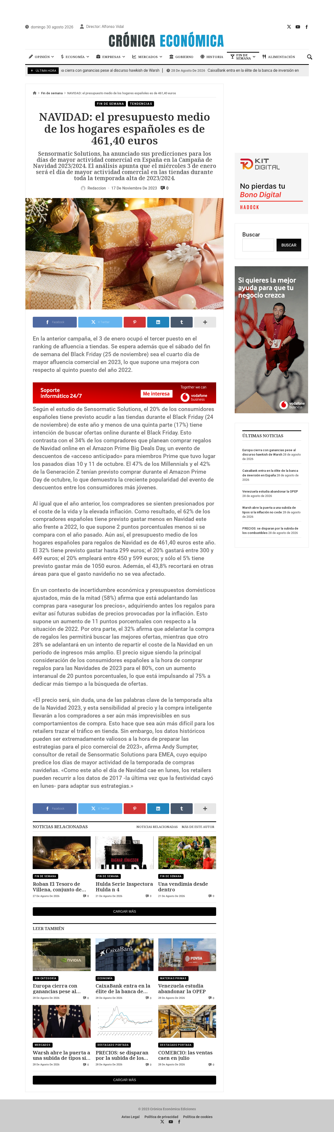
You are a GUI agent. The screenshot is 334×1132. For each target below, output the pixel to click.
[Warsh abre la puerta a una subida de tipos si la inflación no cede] (62, 1021)
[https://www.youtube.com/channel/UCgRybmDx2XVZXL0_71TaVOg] (298, 26)
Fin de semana (52, 93)
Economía (105, 978)
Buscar (251, 234)
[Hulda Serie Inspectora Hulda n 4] (125, 853)
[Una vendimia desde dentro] (187, 853)
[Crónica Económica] (167, 40)
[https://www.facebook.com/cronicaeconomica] (306, 26)
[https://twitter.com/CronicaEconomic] (289, 26)
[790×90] (124, 401)
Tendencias (141, 104)
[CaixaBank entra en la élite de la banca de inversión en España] (125, 954)
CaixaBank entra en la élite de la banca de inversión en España (230, 70)
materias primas (173, 978)
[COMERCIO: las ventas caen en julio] (187, 1021)
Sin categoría (45, 978)
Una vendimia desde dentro (183, 886)
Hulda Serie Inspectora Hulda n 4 (124, 886)
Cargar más (124, 911)
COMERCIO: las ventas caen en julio (185, 1055)
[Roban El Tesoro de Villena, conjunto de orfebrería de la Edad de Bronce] (62, 853)
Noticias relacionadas (157, 827)
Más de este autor (198, 827)
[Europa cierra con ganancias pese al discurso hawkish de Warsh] (62, 954)
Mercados (43, 1045)
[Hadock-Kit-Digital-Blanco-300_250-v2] (271, 212)
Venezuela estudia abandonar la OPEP (182, 988)
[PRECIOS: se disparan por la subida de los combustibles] (125, 1021)
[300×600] (271, 411)
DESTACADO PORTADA (113, 1045)
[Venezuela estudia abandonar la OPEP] (187, 954)
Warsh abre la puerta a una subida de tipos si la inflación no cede (61, 1055)
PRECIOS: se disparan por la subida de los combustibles (122, 1055)
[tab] (157, 826)
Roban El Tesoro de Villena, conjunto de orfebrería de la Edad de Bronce (60, 886)
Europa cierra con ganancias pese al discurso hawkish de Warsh (58, 988)
